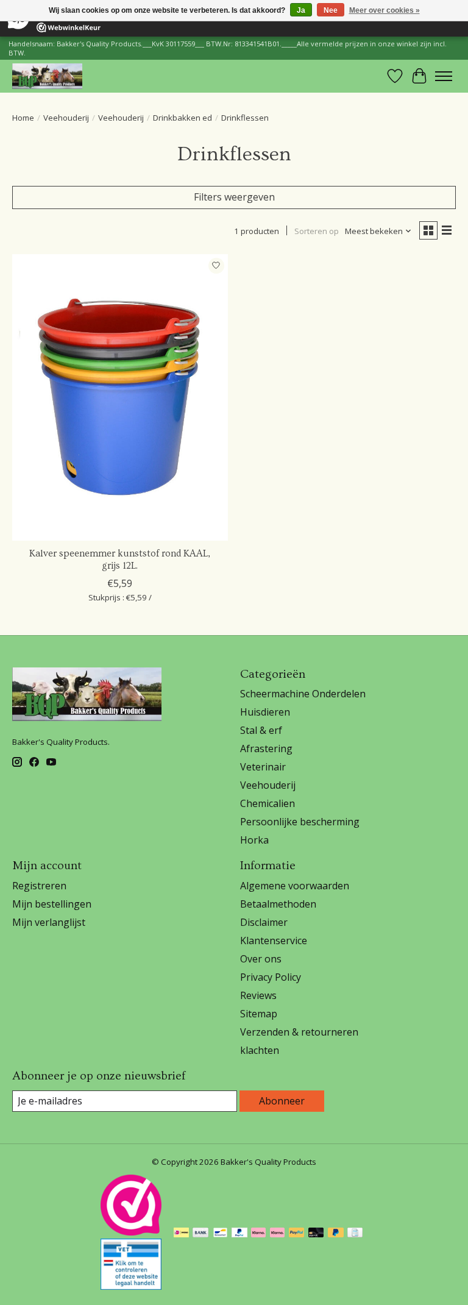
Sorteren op (316, 231)
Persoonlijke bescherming (300, 821)
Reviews (258, 995)
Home (23, 117)
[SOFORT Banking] (258, 1234)
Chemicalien (267, 803)
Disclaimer (264, 922)
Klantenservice (273, 940)
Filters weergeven (234, 197)
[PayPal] (239, 1234)
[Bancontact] (220, 1234)
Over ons (261, 958)
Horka (254, 840)
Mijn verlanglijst (48, 922)
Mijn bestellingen (51, 904)
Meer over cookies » (384, 10)
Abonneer (282, 1101)
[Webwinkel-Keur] (131, 1232)
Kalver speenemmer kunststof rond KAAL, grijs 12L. (119, 559)
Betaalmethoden (278, 904)
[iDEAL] (181, 1234)
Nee (331, 10)
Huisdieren (265, 712)
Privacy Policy (270, 977)
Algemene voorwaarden (294, 885)
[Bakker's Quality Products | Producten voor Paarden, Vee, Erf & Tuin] (47, 75)
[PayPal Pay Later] (336, 1234)
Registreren (39, 885)
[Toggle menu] (443, 76)
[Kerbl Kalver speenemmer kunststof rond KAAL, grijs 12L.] (120, 397)
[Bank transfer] (200, 1234)
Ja (301, 10)
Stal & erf (261, 730)
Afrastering (266, 748)
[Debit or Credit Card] (316, 1234)
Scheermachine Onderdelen (303, 693)
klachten (259, 1050)
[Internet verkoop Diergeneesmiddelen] (131, 1286)
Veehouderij (66, 117)
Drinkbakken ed (182, 117)
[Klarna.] (277, 1234)
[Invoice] (355, 1234)
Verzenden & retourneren (299, 1032)
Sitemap (258, 1013)
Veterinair (263, 766)
